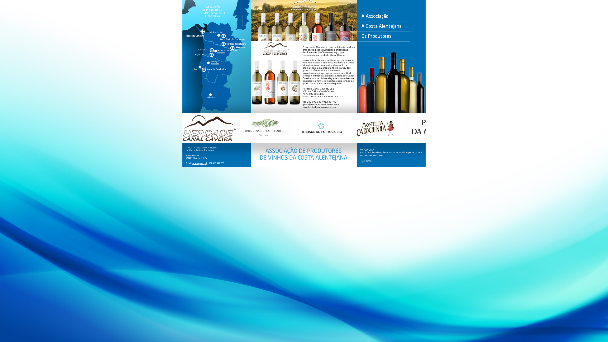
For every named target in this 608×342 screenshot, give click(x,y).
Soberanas (240, 47)
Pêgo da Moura (201, 55)
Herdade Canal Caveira (227, 51)
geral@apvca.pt (199, 163)
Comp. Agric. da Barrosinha (232, 39)
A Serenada (203, 50)
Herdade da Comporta (194, 36)
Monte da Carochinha (216, 69)
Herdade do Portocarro (236, 44)
